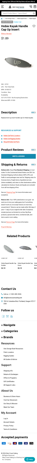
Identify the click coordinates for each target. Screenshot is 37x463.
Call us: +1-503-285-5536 (12, 294)
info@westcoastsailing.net (13, 298)
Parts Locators (9, 352)
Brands (8, 337)
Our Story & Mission (10, 404)
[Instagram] (7, 316)
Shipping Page (10, 192)
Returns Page (10, 222)
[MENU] (2, 6)
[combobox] (18, 13)
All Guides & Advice (10, 359)
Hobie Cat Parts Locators (12, 135)
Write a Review (6, 34)
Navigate (9, 325)
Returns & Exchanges (11, 374)
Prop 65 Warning (6, 227)
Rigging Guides (9, 356)
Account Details (9, 422)
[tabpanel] (25, 258)
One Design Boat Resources (13, 349)
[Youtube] (11, 316)
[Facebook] (3, 316)
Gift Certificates (9, 381)
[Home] (2, 18)
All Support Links (9, 385)
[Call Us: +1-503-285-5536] (31, 7)
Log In (6, 418)
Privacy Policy (8, 426)
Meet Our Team (9, 407)
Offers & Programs (10, 378)
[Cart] (35, 7)
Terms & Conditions (10, 429)
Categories (10, 331)
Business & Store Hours (12, 396)
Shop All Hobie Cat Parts (12, 142)
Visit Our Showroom (10, 400)
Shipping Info (8, 371)
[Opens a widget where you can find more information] (29, 459)
